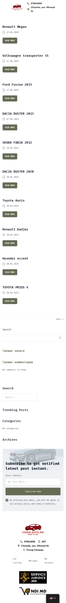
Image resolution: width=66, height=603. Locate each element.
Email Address (13, 475)
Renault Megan (14, 27)
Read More (10, 40)
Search (6, 329)
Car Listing (17, 560)
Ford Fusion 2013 (17, 85)
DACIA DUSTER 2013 (18, 114)
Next (59, 319)
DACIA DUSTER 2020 (18, 172)
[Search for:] (19, 397)
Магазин (33, 560)
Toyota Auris (13, 200)
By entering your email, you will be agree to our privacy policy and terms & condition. (34, 502)
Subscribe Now (33, 491)
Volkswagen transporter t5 (25, 56)
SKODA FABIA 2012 (17, 142)
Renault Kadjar (15, 229)
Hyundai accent (15, 258)
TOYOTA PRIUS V (15, 287)
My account (49, 560)
